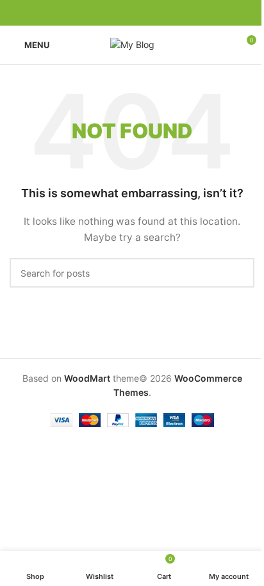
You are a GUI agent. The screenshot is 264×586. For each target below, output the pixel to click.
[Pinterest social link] (132, 13)
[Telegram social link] (162, 13)
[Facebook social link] (101, 13)
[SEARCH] (239, 273)
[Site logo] (132, 43)
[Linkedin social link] (147, 13)
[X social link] (116, 13)
